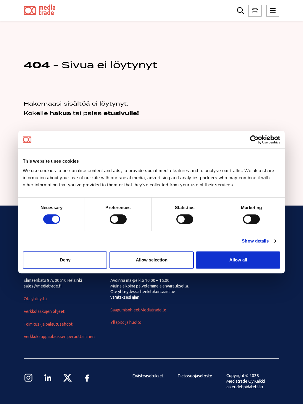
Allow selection (151, 259)
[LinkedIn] (48, 377)
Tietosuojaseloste (195, 376)
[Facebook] (87, 377)
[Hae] (240, 10)
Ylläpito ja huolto (125, 322)
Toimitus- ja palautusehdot (48, 324)
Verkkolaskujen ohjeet (44, 311)
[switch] (118, 219)
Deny (65, 259)
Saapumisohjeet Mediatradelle (138, 310)
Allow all (238, 259)
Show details (255, 240)
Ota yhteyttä (35, 298)
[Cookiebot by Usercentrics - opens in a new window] (254, 139)
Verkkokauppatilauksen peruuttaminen (59, 336)
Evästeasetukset (147, 376)
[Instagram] (28, 377)
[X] (67, 377)
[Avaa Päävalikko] (255, 11)
